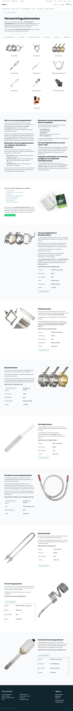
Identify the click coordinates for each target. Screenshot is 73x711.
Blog (55, 1)
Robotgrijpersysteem (24, 699)
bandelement (58, 237)
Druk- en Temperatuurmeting (26, 8)
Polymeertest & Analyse (49, 8)
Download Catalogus (10, 215)
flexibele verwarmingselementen (13, 491)
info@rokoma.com (15, 1)
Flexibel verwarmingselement (13, 197)
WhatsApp (22, 1)
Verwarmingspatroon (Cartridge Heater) (15, 195)
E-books (69, 1)
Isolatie (34, 8)
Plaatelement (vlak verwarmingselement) (15, 192)
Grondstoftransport (40, 8)
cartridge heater (55, 427)
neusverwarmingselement (11, 370)
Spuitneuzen (22, 697)
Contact (55, 4)
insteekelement (54, 642)
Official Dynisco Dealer (49, 1)
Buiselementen (41, 536)
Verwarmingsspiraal (11, 200)
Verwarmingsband (10, 190)
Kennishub (59, 1)
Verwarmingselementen (6, 8)
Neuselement (9, 194)
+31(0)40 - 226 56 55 (6, 1)
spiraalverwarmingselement (11, 586)
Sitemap (13, 708)
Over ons (64, 1)
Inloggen (62, 4)
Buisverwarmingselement (12, 198)
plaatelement (42, 311)
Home (4, 12)
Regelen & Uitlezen (15, 8)
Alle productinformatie (44, 291)
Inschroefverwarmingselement (13, 202)
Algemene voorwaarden (6, 708)
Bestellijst (69, 4)
